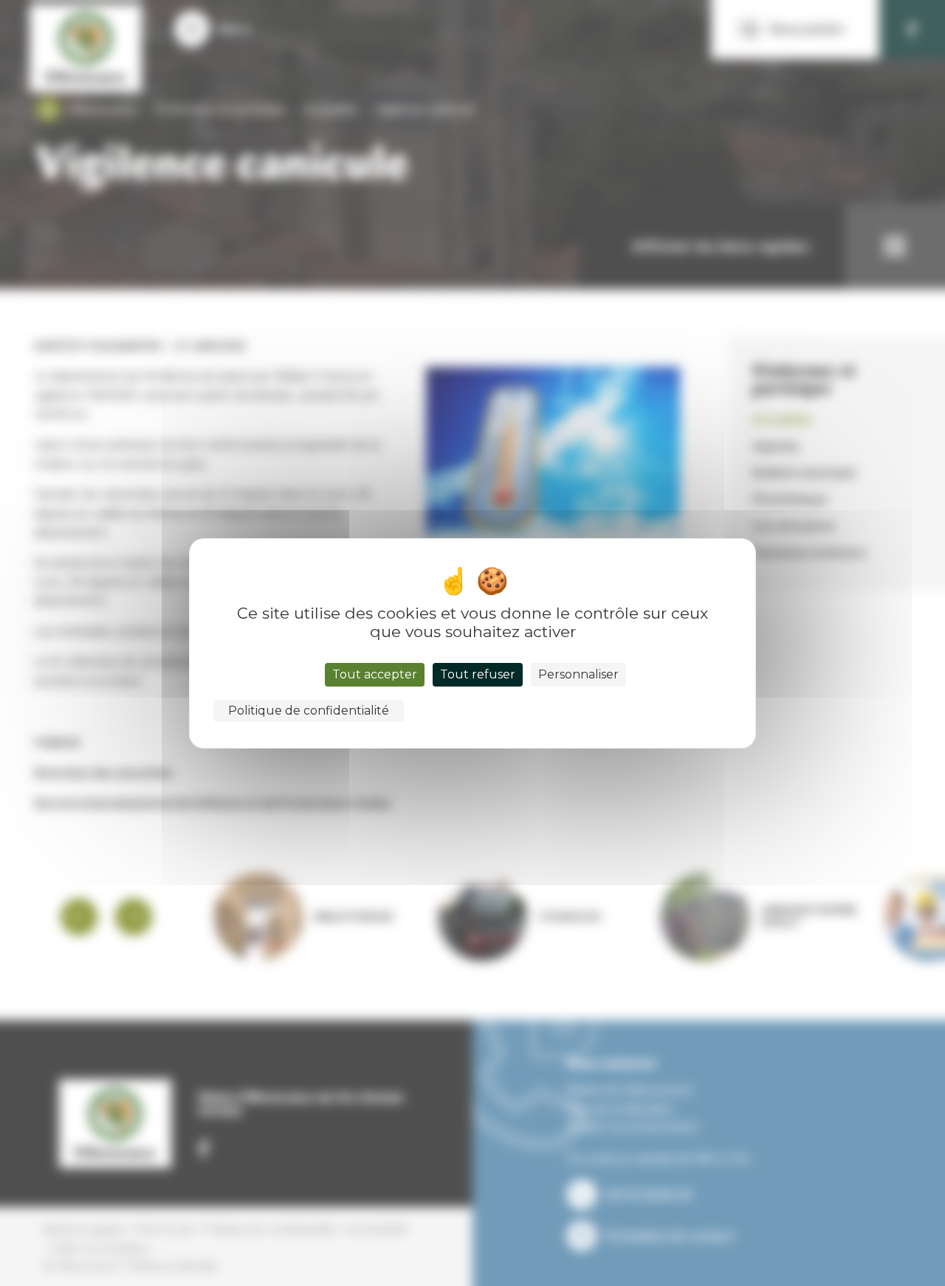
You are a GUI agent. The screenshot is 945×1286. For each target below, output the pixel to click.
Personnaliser (578, 674)
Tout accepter (374, 674)
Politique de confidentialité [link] (308, 711)
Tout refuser (477, 674)
